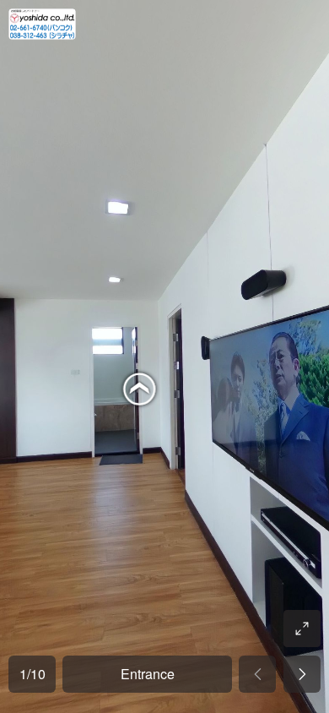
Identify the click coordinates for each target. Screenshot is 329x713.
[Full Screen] (302, 628)
